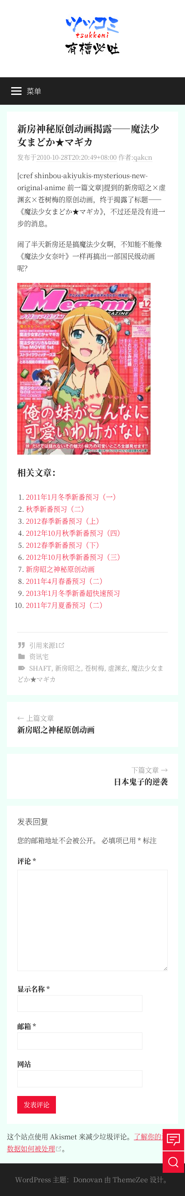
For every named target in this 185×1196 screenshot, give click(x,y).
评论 (26, 861)
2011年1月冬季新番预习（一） (73, 497)
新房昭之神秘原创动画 (60, 569)
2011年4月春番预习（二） (66, 581)
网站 (24, 1064)
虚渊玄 (117, 667)
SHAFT (40, 667)
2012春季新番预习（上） (64, 521)
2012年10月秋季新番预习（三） (75, 557)
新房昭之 (68, 667)
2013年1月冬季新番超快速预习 (73, 593)
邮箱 (26, 1026)
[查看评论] (173, 1139)
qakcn (142, 156)
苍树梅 (94, 667)
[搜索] (173, 1162)
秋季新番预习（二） (57, 509)
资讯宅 (39, 656)
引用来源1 (43, 645)
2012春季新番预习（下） (64, 545)
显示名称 (33, 989)
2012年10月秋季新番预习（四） (75, 533)
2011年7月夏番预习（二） (66, 605)
